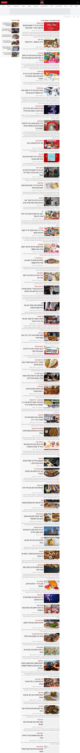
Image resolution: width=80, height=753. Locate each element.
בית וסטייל (35, 6)
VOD (71, 6)
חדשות (76, 6)
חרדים (65, 6)
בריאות (9, 6)
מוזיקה (23, 6)
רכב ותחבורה (16, 6)
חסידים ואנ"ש (59, 6)
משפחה (29, 6)
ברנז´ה (51, 6)
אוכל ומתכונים (44, 6)
